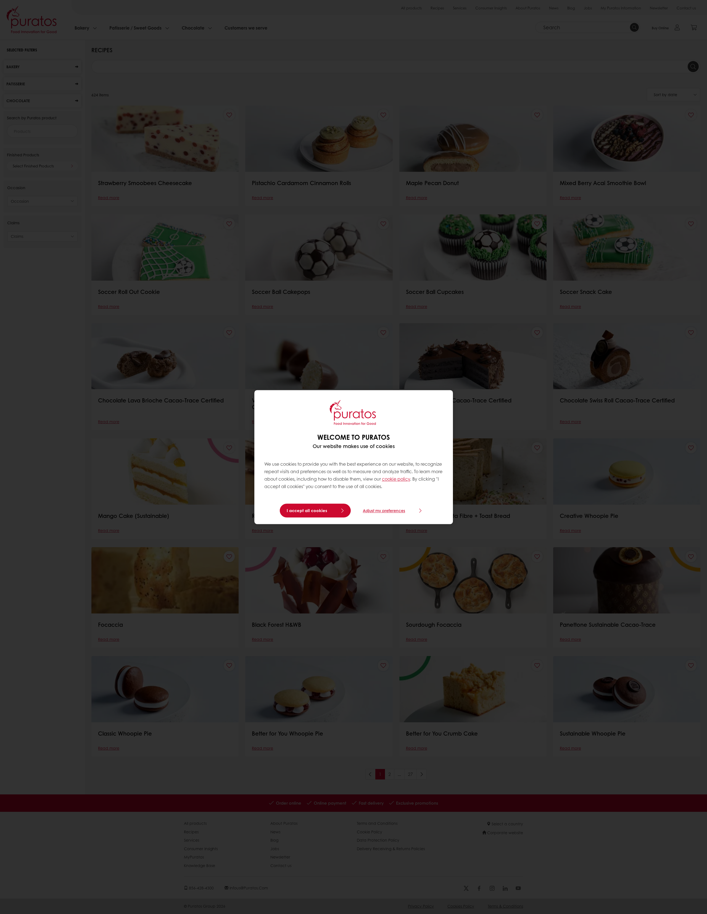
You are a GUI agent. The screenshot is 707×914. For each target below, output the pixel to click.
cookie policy (396, 479)
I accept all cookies (307, 510)
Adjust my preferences (384, 510)
